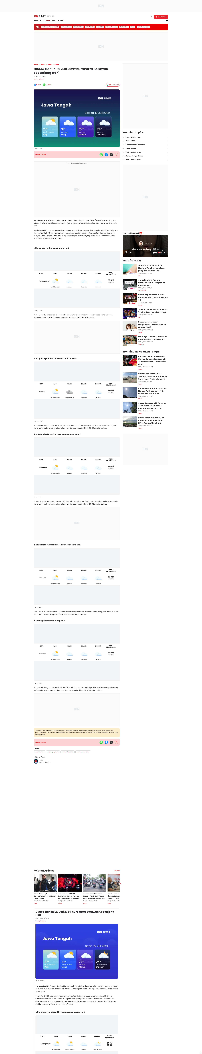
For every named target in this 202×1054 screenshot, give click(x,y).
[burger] (167, 20)
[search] (151, 17)
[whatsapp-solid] (101, 154)
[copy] (116, 154)
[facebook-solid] (106, 154)
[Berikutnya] (120, 872)
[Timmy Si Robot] (36, 761)
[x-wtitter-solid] (111, 154)
